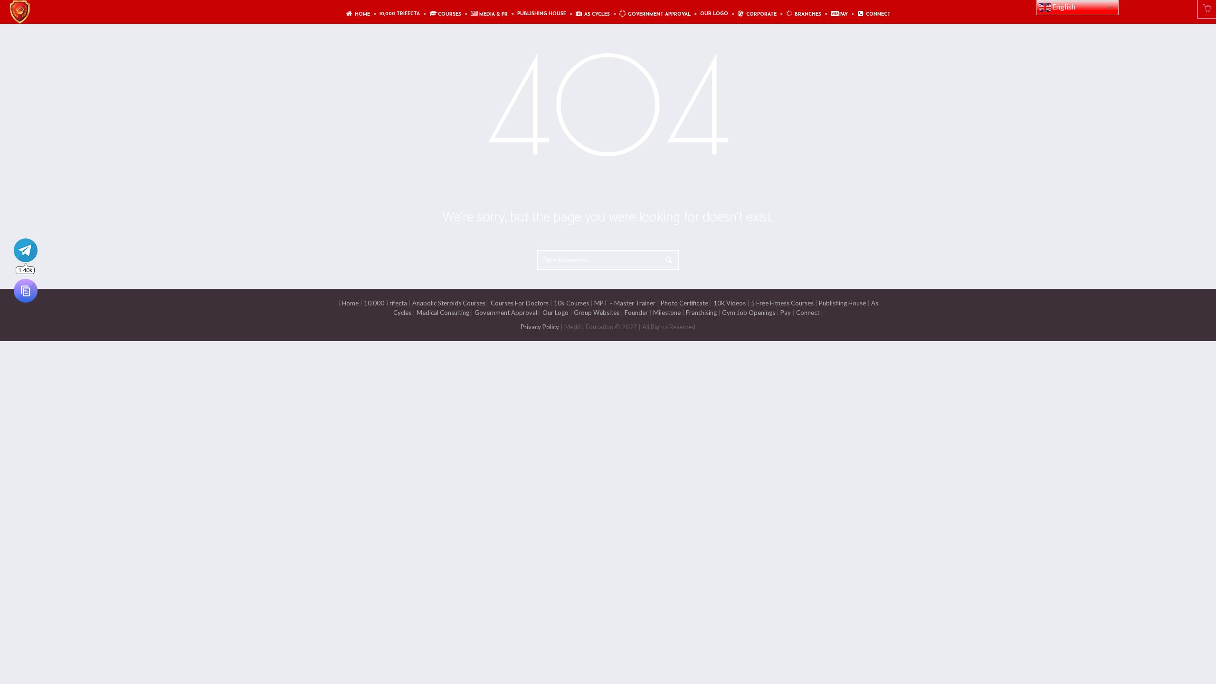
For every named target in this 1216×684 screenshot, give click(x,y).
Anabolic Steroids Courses (448, 303)
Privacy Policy (540, 327)
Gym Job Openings (748, 312)
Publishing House (842, 303)
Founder (636, 312)
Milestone (666, 312)
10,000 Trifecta (385, 303)
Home (350, 303)
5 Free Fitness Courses (782, 303)
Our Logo (555, 312)
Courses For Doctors (520, 303)
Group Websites (596, 312)
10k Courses (571, 303)
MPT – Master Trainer (625, 303)
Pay (785, 312)
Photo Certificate (683, 303)
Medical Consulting (442, 312)
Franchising (701, 312)
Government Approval (506, 312)
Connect (807, 312)
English (1063, 6)
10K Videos (729, 303)
